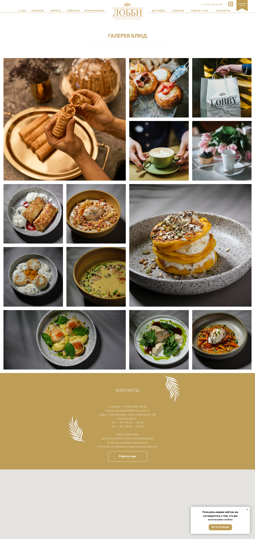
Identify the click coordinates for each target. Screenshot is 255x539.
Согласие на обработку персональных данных (127, 446)
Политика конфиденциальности (127, 442)
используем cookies (220, 519)
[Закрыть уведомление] (247, 509)
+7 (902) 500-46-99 (134, 406)
